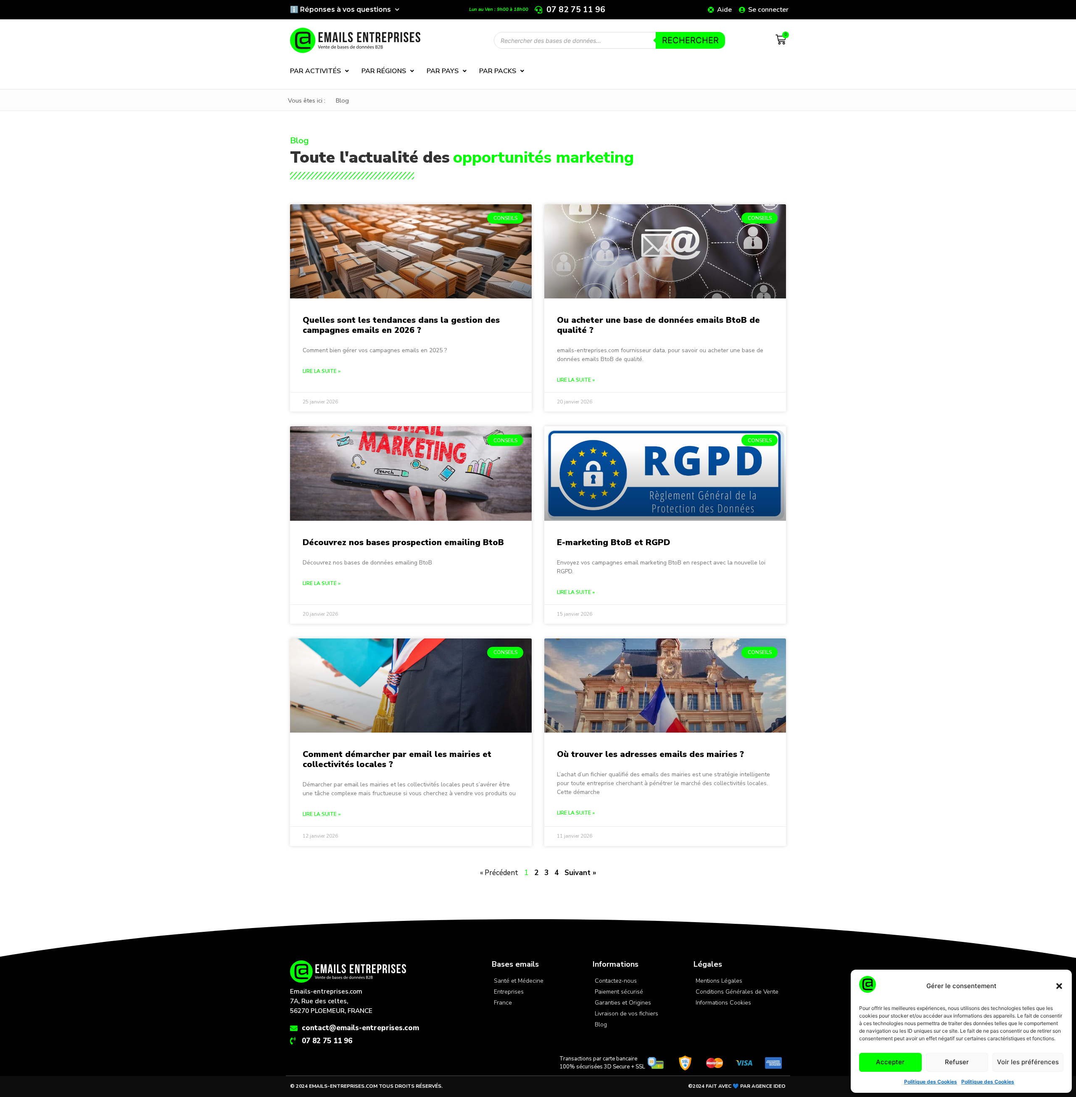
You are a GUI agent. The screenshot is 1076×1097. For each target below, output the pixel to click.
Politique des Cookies (930, 1082)
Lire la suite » (321, 371)
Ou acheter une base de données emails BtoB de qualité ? (658, 325)
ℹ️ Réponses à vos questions (340, 9)
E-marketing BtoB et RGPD (613, 542)
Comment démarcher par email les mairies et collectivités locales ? (397, 759)
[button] (1059, 986)
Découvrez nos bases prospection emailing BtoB (403, 542)
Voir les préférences (1028, 1062)
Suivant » (580, 873)
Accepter (890, 1062)
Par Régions (383, 71)
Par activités (315, 71)
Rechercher (690, 40)
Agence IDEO (769, 1086)
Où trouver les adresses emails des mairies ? (650, 754)
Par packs (497, 71)
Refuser (957, 1062)
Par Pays (443, 71)
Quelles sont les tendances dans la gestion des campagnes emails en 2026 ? (401, 325)
